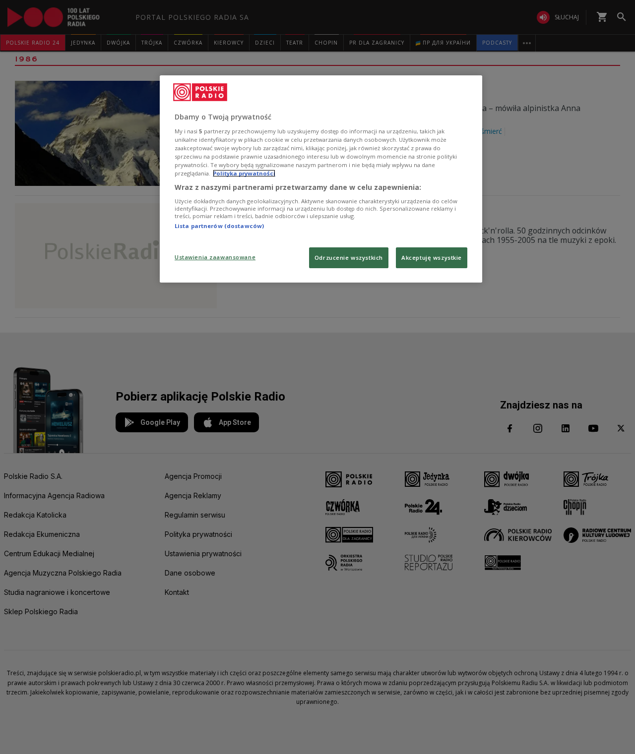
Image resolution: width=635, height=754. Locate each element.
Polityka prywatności (244, 173)
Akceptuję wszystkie (431, 257)
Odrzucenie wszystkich (349, 257)
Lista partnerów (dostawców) (219, 226)
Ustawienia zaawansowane (215, 257)
